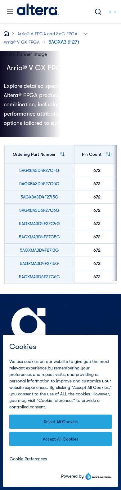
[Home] (38, 11)
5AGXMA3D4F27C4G (39, 223)
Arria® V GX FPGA (22, 42)
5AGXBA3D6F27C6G (39, 210)
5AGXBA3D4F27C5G (39, 183)
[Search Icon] (98, 11)
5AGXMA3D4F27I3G (39, 250)
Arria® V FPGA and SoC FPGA (47, 33)
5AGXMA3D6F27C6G (39, 276)
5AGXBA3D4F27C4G (39, 170)
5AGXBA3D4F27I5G (39, 196)
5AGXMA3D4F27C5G (39, 236)
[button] (85, 33)
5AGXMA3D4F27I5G (39, 263)
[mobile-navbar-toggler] (10, 12)
